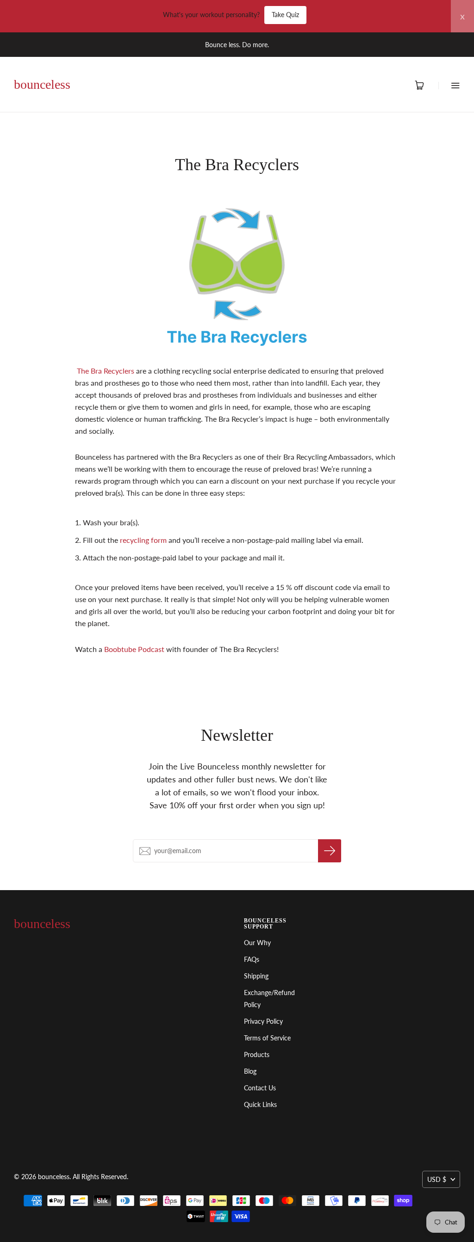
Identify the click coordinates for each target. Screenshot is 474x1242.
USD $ (436, 1179)
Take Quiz (285, 14)
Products (256, 1054)
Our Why (257, 943)
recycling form (144, 539)
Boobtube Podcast (134, 649)
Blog (250, 1071)
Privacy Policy (263, 1021)
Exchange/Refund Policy (269, 998)
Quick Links (260, 1104)
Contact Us (260, 1088)
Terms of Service (267, 1038)
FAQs (251, 959)
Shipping (256, 976)
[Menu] (449, 85)
